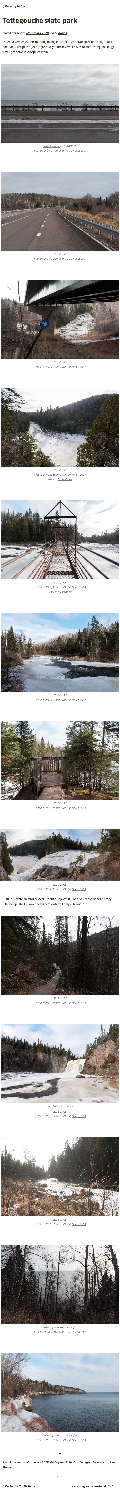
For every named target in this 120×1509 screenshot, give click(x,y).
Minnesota (10, 1467)
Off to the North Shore (20, 1486)
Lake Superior (51, 146)
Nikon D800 (79, 150)
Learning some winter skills (91, 1486)
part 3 (62, 33)
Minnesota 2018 (37, 33)
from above (65, 479)
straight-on (65, 592)
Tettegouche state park (95, 1462)
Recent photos (15, 6)
